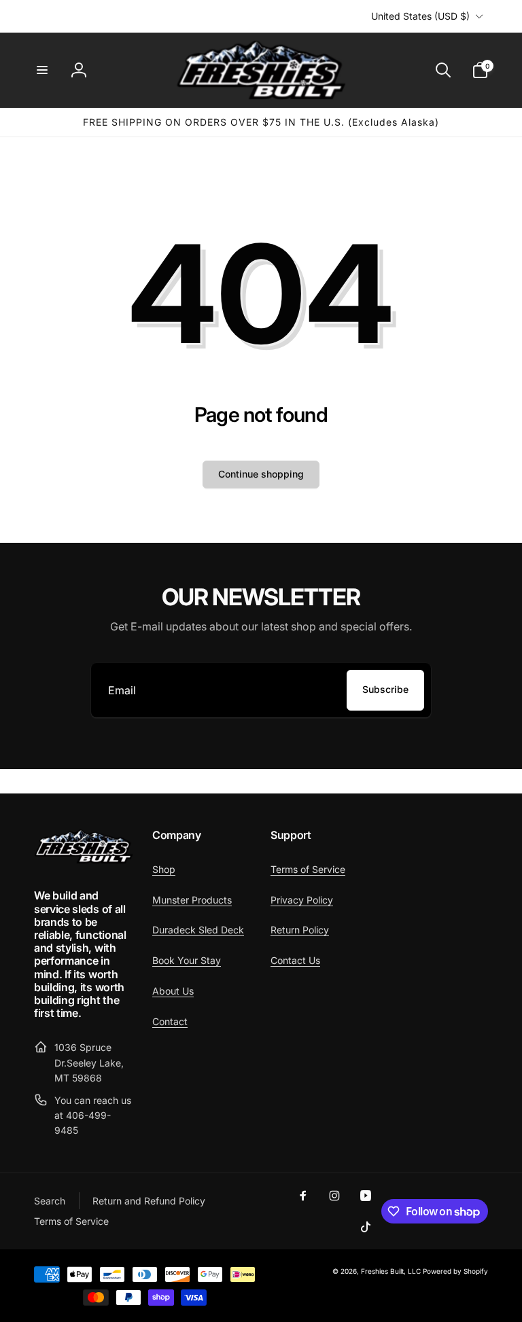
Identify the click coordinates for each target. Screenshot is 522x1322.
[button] (42, 70)
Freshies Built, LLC (391, 1271)
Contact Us (295, 960)
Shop (163, 869)
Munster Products (192, 900)
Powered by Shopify (455, 1271)
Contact (170, 1021)
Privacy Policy (302, 900)
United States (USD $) (420, 16)
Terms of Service (308, 869)
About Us (173, 991)
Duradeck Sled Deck (198, 929)
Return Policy (300, 929)
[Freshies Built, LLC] (83, 860)
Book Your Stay (186, 960)
